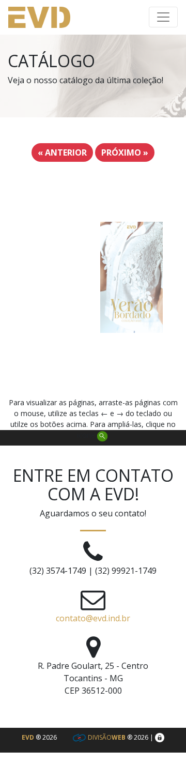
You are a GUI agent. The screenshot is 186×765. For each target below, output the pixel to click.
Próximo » (124, 152)
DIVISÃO (106, 737)
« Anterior (62, 152)
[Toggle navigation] (163, 17)
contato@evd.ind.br (93, 618)
